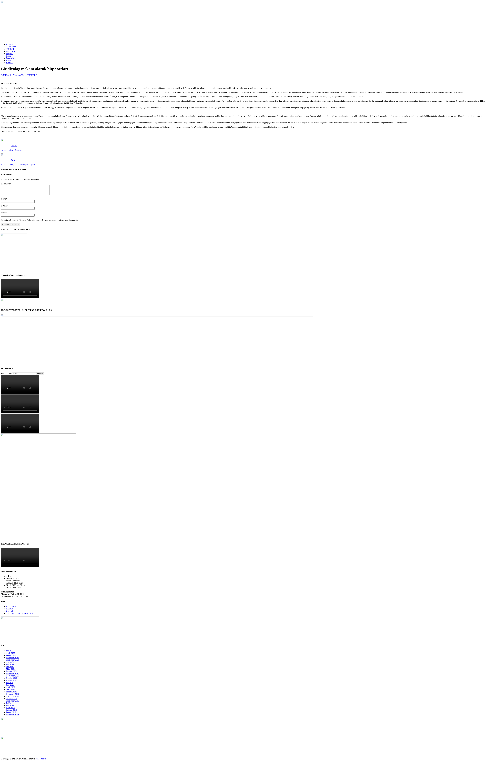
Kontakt (9, 609)
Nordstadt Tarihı (19, 75)
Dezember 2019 (12, 694)
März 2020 (10, 689)
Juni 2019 (10, 705)
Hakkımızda (11, 606)
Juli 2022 (9, 651)
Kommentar (6, 184)
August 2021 (11, 662)
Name (3, 199)
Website (4, 213)
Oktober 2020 (11, 678)
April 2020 (10, 687)
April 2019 (10, 708)
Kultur (8, 60)
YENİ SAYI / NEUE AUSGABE (20, 613)
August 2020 (11, 680)
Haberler (9, 44)
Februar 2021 (11, 671)
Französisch (11, 58)
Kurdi (8, 56)
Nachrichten (11, 47)
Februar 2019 (11, 710)
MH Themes (41, 759)
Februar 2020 (11, 692)
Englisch (9, 54)
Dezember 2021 (12, 657)
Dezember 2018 (12, 714)
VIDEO (9, 63)
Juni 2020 (10, 685)
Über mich (10, 611)
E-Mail (4, 206)
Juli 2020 (9, 683)
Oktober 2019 (11, 698)
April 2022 (10, 653)
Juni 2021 (10, 664)
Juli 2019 (9, 703)
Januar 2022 (11, 655)
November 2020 (12, 676)
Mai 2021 (10, 667)
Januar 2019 (11, 712)
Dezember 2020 (12, 673)
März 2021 (10, 669)
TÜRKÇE (10, 49)
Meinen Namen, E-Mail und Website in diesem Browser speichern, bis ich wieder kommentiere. (42, 220)
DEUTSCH (11, 51)
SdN (3, 75)
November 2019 (12, 696)
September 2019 (12, 701)
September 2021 (12, 660)
